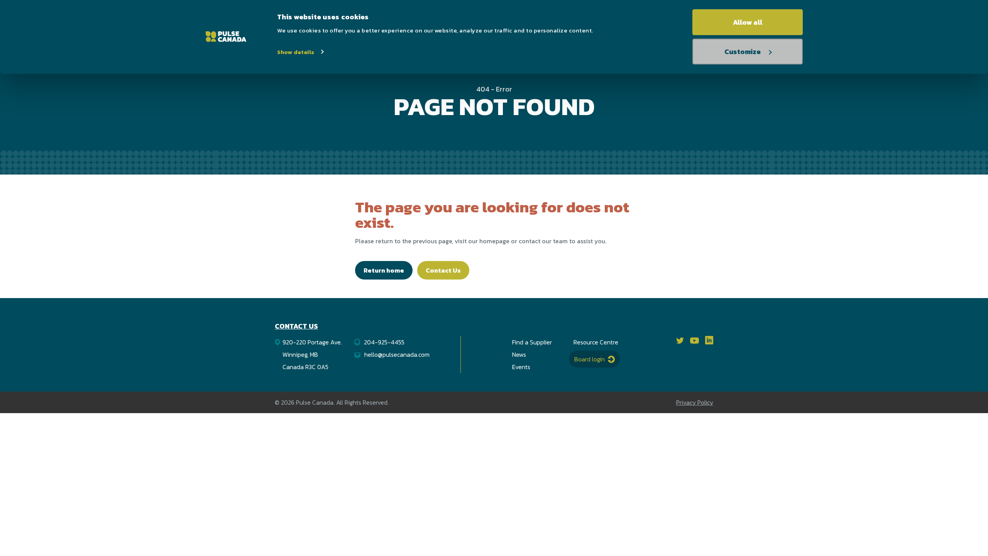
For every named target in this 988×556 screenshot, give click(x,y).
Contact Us (443, 270)
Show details (295, 51)
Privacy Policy (694, 402)
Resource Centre (596, 342)
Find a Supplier (532, 342)
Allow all (747, 22)
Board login (590, 359)
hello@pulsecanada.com (397, 354)
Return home (384, 270)
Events (521, 366)
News (519, 354)
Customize (742, 51)
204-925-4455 (384, 342)
